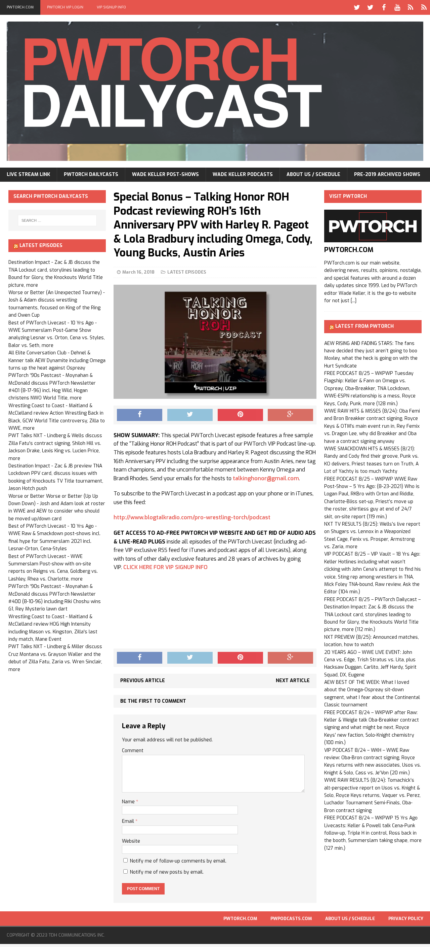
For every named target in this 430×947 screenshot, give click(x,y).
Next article (293, 680)
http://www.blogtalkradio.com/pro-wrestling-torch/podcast (192, 517)
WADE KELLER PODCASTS (243, 174)
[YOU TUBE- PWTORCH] (397, 7)
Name (129, 802)
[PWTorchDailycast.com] (215, 91)
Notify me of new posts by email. (167, 872)
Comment (132, 750)
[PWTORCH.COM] (373, 238)
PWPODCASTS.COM (291, 918)
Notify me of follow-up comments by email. (178, 861)
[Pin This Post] (240, 415)
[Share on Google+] (290, 415)
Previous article (142, 680)
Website (131, 841)
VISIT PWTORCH (348, 196)
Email (128, 821)
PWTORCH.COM (20, 7)
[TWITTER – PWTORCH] (357, 7)
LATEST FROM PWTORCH (364, 326)
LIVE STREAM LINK (28, 174)
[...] (353, 300)
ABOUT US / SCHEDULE (313, 174)
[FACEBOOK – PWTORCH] (384, 7)
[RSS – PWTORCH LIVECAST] (424, 7)
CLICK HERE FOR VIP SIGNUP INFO (165, 567)
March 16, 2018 (138, 272)
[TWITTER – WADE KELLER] (370, 7)
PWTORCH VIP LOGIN (65, 7)
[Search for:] (57, 220)
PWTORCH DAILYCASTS (91, 174)
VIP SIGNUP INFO (111, 7)
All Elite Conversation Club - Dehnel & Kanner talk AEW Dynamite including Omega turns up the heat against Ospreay (56, 360)
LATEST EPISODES (186, 272)
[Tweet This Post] (190, 415)
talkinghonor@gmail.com (266, 478)
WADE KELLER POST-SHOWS (165, 174)
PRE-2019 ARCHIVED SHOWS (387, 174)
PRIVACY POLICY (405, 918)
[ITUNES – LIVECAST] (410, 7)
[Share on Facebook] (139, 415)
